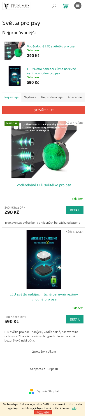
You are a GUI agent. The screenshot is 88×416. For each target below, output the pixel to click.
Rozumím (43, 412)
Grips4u (52, 369)
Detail (75, 210)
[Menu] (77, 5)
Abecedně (75, 97)
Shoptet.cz (37, 369)
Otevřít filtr (44, 110)
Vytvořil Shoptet (48, 391)
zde (74, 408)
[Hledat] (54, 5)
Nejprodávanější (52, 97)
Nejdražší (30, 97)
